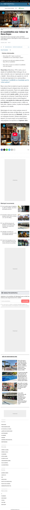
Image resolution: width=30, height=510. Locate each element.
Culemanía (3, 454)
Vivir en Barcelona (5, 426)
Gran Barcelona (8, 47)
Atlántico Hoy (4, 458)
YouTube (3, 502)
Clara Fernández (4, 49)
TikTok (2, 500)
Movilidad (3, 424)
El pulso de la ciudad (6, 429)
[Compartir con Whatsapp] (7, 150)
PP (3, 47)
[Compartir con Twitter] (4, 150)
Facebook (3, 496)
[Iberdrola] (21, 8)
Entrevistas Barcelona (17, 47)
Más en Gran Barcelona (9, 356)
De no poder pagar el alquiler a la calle (12, 1)
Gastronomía (4, 433)
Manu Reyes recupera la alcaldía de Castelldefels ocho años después (14, 65)
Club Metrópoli (5, 465)
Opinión (3, 437)
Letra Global (4, 456)
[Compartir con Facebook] (2, 150)
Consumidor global (6, 460)
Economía (3, 435)
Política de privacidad (6, 481)
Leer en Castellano (4, 5)
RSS (2, 477)
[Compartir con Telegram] (9, 150)
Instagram (3, 498)
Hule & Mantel (4, 462)
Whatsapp (3, 504)
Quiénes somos (4, 472)
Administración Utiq (6, 485)
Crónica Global (5, 449)
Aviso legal (4, 479)
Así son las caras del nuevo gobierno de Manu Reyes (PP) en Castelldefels (13, 61)
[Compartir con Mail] (12, 150)
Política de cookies (5, 483)
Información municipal (6, 439)
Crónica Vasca (4, 452)
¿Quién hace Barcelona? (6, 431)
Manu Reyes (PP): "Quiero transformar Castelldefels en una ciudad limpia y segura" (13, 56)
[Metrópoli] (15, 4)
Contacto (3, 475)
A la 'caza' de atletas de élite (25, 1)
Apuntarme (25, 301)
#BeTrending (4, 442)
